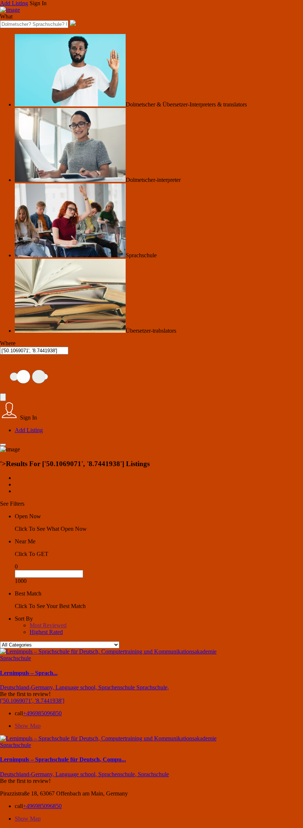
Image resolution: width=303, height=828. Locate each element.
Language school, (76, 687)
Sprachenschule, (118, 774)
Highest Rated (46, 632)
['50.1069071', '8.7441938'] (32, 701)
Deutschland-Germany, (27, 687)
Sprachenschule (117, 687)
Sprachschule (15, 658)
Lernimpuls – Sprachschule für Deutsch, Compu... (63, 759)
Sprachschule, (152, 687)
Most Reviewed (48, 625)
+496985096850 (42, 713)
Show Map (28, 726)
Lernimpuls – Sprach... (29, 673)
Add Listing (14, 3)
